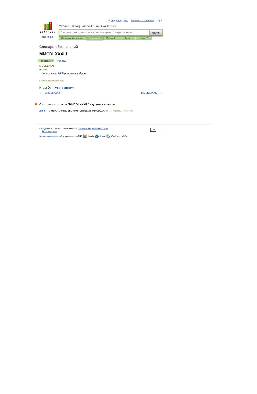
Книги (127, 38)
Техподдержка (84, 128)
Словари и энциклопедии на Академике (88, 26)
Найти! (156, 32)
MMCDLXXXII (52, 92)
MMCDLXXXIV (149, 92)
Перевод (61, 60)
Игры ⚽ (144, 38)
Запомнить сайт (119, 20)
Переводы (111, 38)
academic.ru (47, 37)
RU (158, 20)
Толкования (94, 38)
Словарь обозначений (72, 38)
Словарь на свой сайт (142, 20)
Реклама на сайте (100, 128)
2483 (42, 110)
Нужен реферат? (63, 87)
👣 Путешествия (49, 131)
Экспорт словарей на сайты (51, 136)
